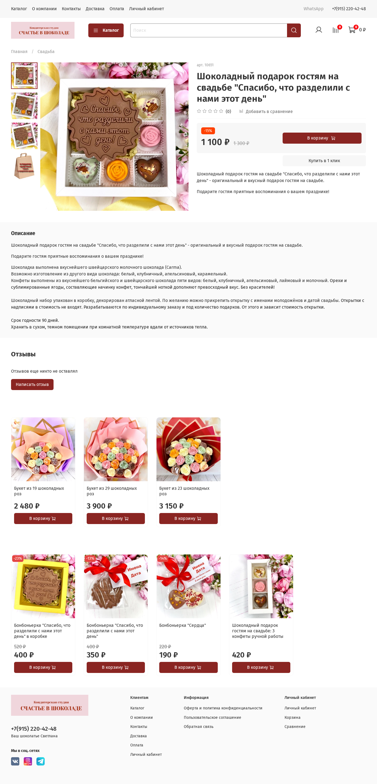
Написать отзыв (32, 384)
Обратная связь (198, 726)
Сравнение (295, 726)
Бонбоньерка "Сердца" (182, 625)
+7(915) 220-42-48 (349, 8)
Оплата (117, 8)
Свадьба (46, 51)
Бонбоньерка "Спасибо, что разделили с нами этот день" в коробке (42, 631)
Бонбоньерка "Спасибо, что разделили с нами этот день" (115, 631)
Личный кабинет (146, 8)
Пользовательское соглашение (212, 717)
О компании (44, 8)
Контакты (71, 8)
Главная (19, 51)
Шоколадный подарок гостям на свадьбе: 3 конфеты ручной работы (257, 631)
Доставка (95, 8)
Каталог (19, 8)
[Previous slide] (51, 136)
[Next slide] (177, 136)
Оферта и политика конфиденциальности (223, 708)
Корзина (293, 717)
